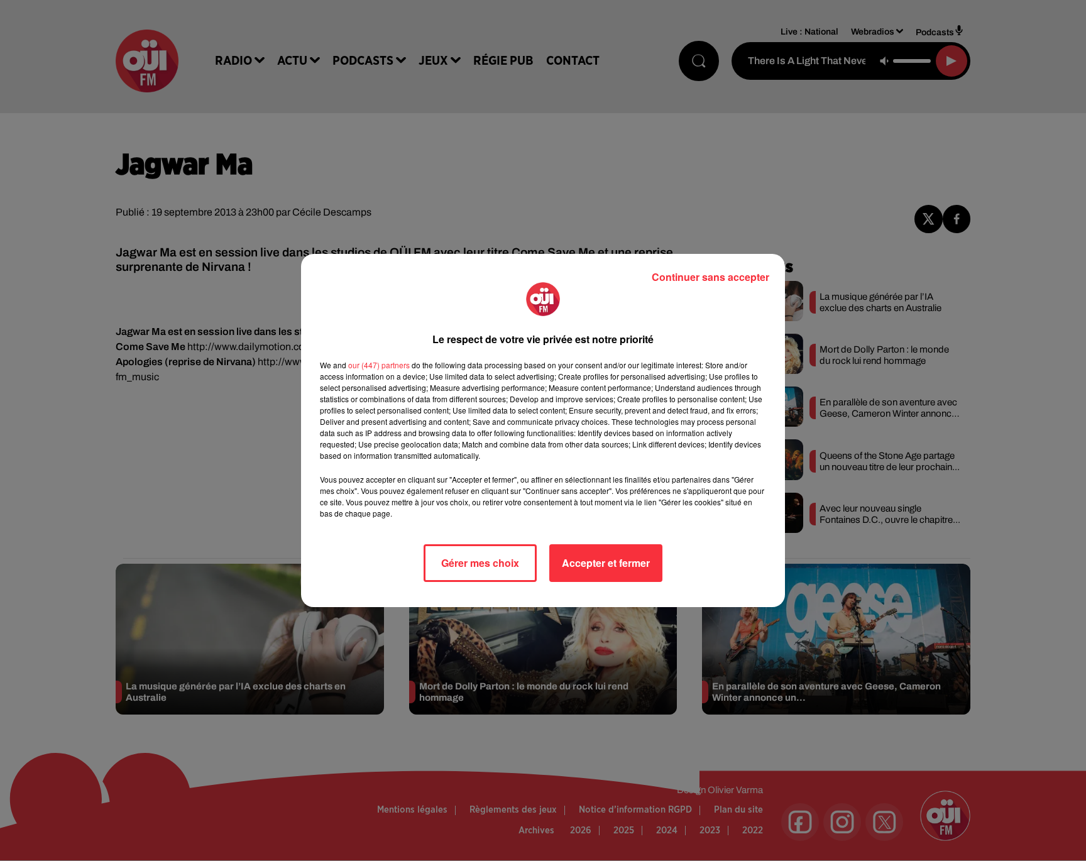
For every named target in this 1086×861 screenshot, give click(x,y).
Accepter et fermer (606, 563)
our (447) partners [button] (379, 364)
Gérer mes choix (480, 563)
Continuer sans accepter (710, 277)
